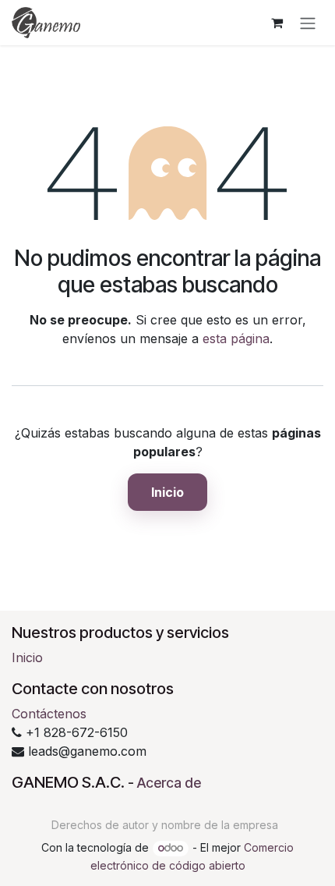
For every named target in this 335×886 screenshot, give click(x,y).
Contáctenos (49, 713)
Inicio (167, 492)
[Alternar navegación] (307, 22)
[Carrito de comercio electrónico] (276, 22)
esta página (236, 338)
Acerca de (169, 782)
